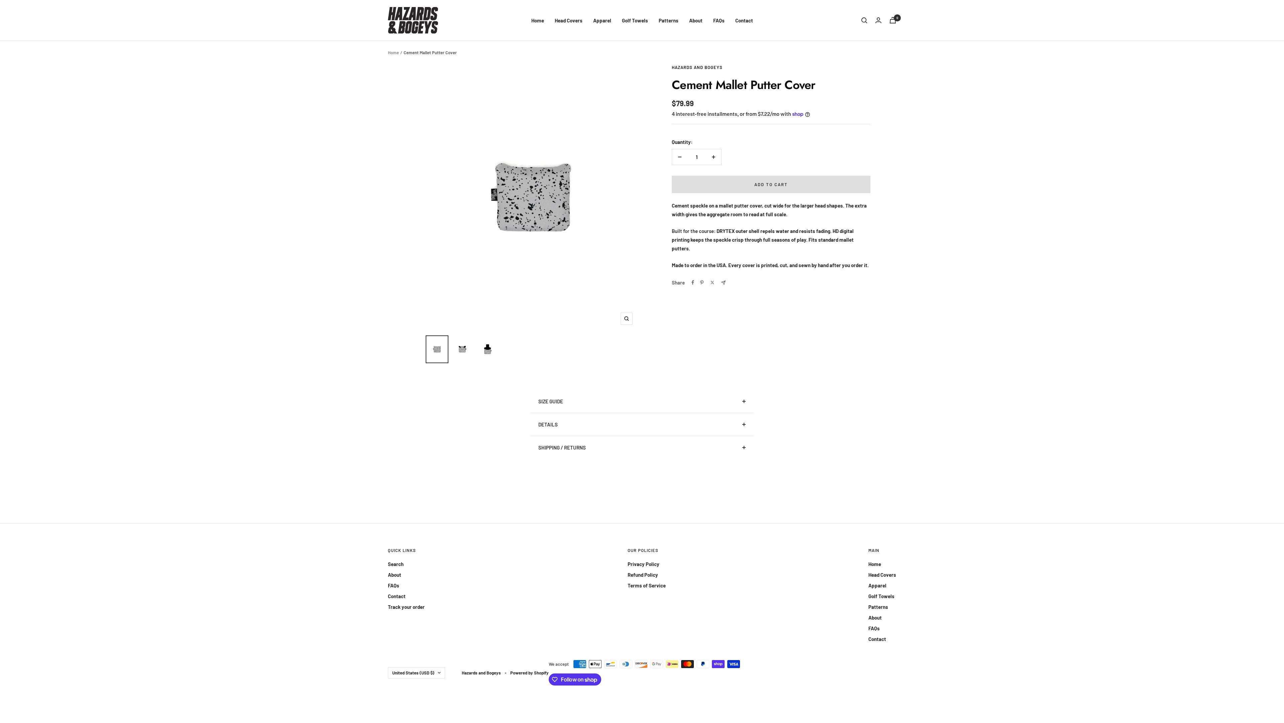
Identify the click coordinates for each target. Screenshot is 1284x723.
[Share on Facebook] (692, 282)
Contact (744, 20)
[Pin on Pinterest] (702, 282)
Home (537, 20)
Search (396, 564)
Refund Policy (643, 575)
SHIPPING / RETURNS (562, 448)
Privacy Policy (643, 564)
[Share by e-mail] (723, 282)
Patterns (668, 20)
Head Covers (568, 20)
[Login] (878, 20)
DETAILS (548, 424)
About (696, 20)
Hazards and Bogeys (697, 67)
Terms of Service (647, 585)
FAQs (719, 20)
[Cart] (892, 20)
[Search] (864, 20)
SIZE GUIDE (550, 401)
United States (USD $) (413, 672)
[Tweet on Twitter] (712, 282)
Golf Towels (635, 20)
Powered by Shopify (529, 672)
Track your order (406, 607)
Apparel (602, 20)
